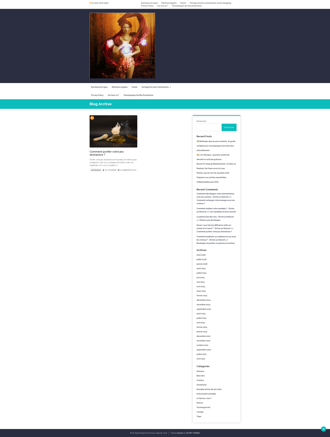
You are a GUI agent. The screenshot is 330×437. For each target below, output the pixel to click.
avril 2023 (201, 323)
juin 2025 (200, 277)
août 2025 (201, 268)
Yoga (199, 416)
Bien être (201, 376)
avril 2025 (201, 286)
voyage (200, 412)
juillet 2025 (201, 273)
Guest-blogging (224, 3)
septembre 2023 (204, 309)
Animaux (200, 371)
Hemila (180, 433)
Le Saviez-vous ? (204, 398)
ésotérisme (96, 170)
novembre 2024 (203, 305)
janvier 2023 (202, 332)
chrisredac (112, 170)
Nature (200, 403)
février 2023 (202, 327)
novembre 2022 (203, 341)
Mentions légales (169, 3)
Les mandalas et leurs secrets (223, 212)
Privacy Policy (147, 6)
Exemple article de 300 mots (209, 389)
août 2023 (201, 314)
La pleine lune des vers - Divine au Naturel (215, 217)
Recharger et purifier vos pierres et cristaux (216, 243)
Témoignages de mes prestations (187, 6)
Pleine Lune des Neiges (210, 220)
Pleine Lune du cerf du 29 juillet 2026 (213, 173)
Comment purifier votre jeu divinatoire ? (107, 153)
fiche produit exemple (206, 394)
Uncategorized (203, 407)
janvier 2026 (202, 264)
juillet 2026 (202, 259)
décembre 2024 (204, 300)
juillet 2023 (201, 318)
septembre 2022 (204, 350)
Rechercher (201, 121)
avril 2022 (201, 359)
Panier (183, 3)
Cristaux (200, 380)
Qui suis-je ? (162, 6)
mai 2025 (201, 282)
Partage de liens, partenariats (203, 3)
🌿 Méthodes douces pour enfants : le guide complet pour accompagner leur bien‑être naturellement (216, 145)
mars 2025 (201, 291)
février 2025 (202, 296)
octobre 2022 (202, 345)
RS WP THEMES (193, 433)
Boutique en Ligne (149, 3)
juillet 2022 (201, 354)
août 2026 (201, 255)
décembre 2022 (203, 336)
